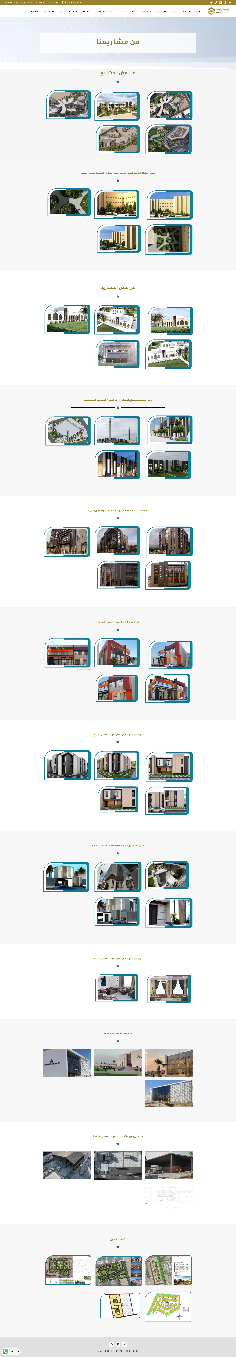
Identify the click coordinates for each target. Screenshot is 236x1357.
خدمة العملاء (123, 11)
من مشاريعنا (146, 11)
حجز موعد (175, 11)
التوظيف (61, 11)
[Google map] (211, 2)
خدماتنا (134, 11)
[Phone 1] (216, 2)
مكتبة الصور (86, 11)
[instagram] (225, 2)
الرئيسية (198, 11)
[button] (184, 11)
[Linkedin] (220, 2)
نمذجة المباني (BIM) (104, 11)
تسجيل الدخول (49, 11)
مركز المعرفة (73, 11)
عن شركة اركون (162, 11)
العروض (188, 11)
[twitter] (229, 2)
